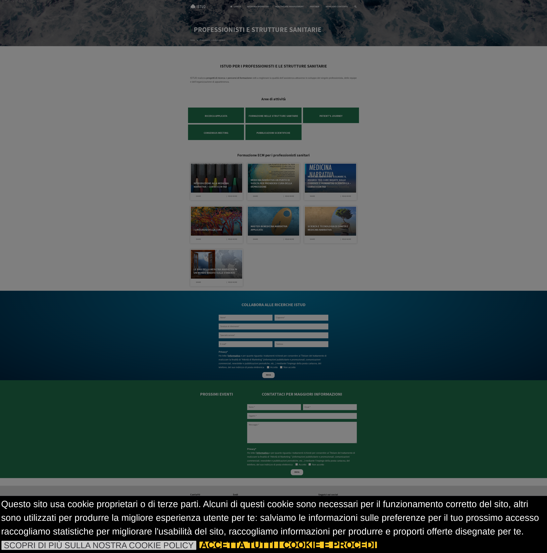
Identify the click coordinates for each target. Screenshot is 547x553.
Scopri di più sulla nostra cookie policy (99, 545)
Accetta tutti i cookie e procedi (288, 545)
